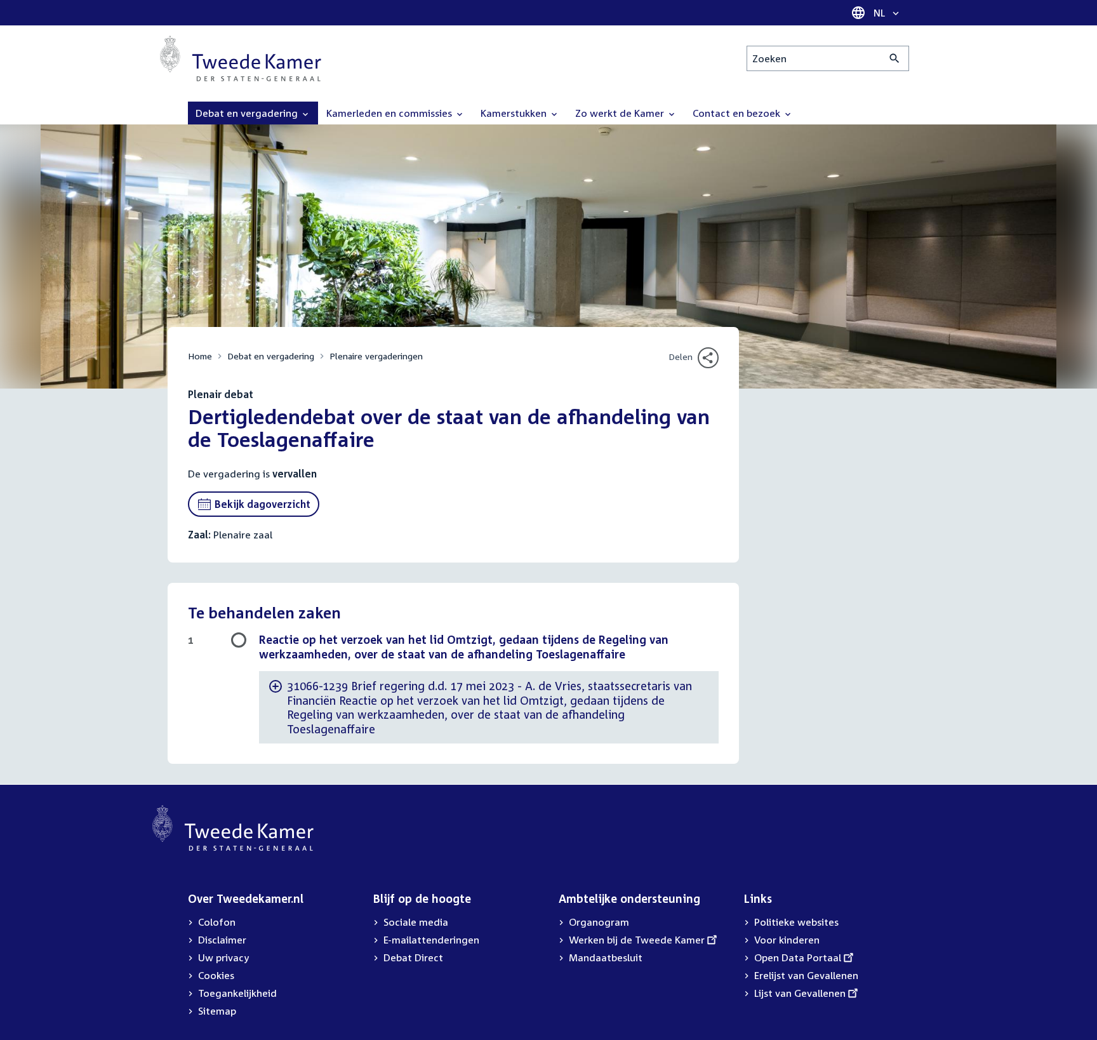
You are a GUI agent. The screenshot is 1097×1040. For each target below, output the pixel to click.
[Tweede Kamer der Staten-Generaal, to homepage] (240, 58)
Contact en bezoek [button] (738, 113)
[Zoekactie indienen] (895, 58)
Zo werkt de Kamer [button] (621, 113)
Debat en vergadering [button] (248, 113)
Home (200, 355)
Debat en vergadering (270, 355)
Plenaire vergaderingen (376, 355)
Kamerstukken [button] (515, 113)
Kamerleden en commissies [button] (390, 113)
